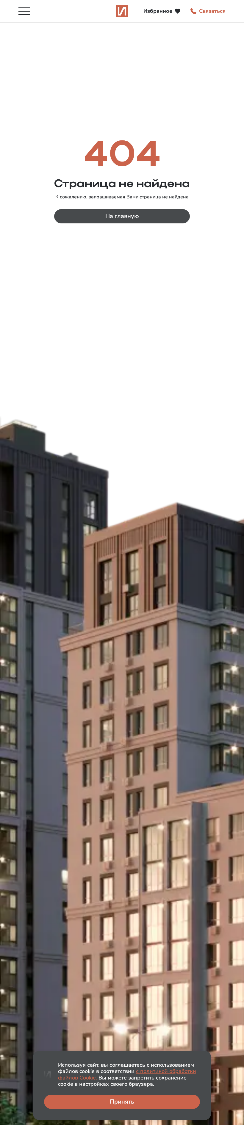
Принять (122, 1102)
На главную (122, 216)
